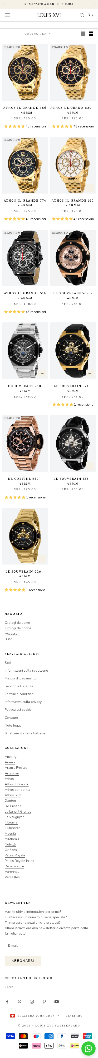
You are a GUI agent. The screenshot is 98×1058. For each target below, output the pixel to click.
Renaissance (14, 866)
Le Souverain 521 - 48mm (73, 388)
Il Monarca (12, 828)
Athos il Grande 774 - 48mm (25, 203)
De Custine (13, 806)
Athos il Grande (17, 784)
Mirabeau (12, 839)
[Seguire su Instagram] (31, 1001)
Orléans (11, 850)
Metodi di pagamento (21, 678)
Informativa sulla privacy (23, 702)
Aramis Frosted (16, 767)
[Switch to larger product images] (83, 34)
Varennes (12, 871)
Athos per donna (17, 789)
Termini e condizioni (19, 694)
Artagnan (12, 773)
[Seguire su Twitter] (19, 1001)
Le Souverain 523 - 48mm (73, 481)
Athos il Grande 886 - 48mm (25, 110)
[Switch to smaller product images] (91, 34)
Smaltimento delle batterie (25, 733)
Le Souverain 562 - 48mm (73, 295)
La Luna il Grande (18, 811)
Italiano (74, 1015)
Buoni (9, 639)
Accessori (12, 633)
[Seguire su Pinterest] (44, 1001)
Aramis (10, 762)
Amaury (10, 757)
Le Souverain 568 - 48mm (25, 388)
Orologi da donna (18, 628)
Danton (10, 800)
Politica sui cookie (18, 709)
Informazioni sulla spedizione (26, 670)
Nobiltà (10, 844)
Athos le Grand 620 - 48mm (72, 110)
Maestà (10, 833)
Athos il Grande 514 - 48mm (25, 295)
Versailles (12, 877)
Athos (9, 779)
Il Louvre (11, 822)
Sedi (8, 662)
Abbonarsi (23, 961)
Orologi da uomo (17, 622)
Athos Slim (13, 795)
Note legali (13, 725)
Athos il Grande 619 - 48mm (73, 203)
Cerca (9, 987)
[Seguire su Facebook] (7, 1001)
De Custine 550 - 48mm (25, 481)
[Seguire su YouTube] (56, 1001)
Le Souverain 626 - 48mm (25, 574)
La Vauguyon (14, 817)
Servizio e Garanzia (19, 686)
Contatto (11, 717)
